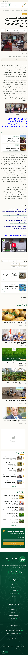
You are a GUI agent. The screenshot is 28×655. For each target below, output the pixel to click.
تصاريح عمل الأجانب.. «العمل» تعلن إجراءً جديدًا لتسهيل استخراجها (15, 343)
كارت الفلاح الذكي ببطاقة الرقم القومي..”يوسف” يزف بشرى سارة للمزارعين (14, 210)
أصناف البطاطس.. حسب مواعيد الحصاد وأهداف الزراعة (15, 323)
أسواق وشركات (13, 594)
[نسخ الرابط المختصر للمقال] (25, 30)
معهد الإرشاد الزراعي (22, 266)
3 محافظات (20, 261)
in (14, 30)
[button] (3, 652)
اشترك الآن (13, 543)
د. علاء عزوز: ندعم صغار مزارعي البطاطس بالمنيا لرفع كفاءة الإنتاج (15, 421)
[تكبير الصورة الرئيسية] (14, 41)
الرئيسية (25, 10)
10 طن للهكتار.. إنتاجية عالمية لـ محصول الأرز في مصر (15, 401)
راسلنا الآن (14, 639)
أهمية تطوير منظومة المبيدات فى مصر (16, 235)
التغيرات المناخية (12, 261)
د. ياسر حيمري (23, 264)
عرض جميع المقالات (21, 300)
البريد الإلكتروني (21, 537)
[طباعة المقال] (3, 30)
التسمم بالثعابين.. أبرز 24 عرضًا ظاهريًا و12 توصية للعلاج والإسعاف (15, 227)
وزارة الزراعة (14, 266)
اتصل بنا (13, 618)
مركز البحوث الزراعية (15, 264)
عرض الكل (13, 597)
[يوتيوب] (5, 1)
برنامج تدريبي (4, 261)
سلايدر (20, 10)
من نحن (13, 612)
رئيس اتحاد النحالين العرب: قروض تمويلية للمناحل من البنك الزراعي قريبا (15, 221)
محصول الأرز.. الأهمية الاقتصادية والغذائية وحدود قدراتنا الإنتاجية (15, 216)
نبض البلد (13, 585)
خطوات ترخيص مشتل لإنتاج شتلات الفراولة (16, 382)
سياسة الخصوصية (13, 615)
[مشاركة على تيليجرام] (7, 30)
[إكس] (4, 1)
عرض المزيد (13, 486)
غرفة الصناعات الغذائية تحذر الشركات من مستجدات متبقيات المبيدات (14, 363)
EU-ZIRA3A (13, 591)
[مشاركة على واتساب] (10, 30)
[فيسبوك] (2, 1)
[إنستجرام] (7, 1)
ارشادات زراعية (13, 588)
